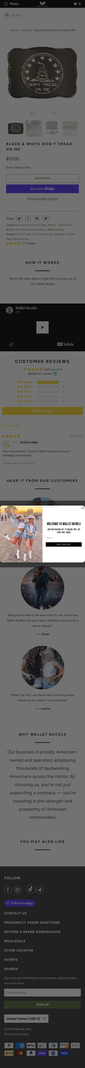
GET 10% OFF (64, 544)
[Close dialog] (82, 508)
